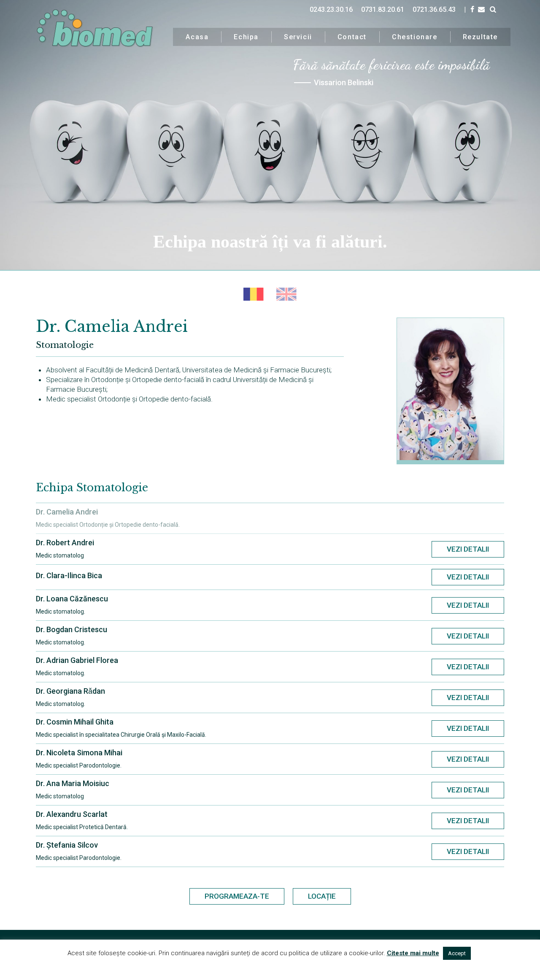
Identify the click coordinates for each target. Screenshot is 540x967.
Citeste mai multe (413, 953)
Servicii (298, 37)
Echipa (246, 37)
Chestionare (414, 37)
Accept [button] (457, 953)
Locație (322, 896)
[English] (286, 294)
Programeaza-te (237, 896)
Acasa (197, 37)
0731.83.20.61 (382, 9)
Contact (352, 37)
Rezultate (480, 37)
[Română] (253, 294)
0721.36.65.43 (434, 9)
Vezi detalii (468, 549)
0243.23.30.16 (331, 9)
